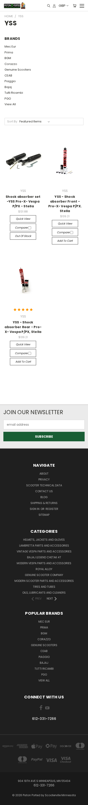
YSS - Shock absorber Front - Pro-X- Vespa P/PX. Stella (65, 203)
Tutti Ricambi (14, 93)
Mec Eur (10, 46)
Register (52, 509)
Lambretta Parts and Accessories (44, 545)
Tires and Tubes (44, 587)
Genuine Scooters (18, 69)
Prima (9, 52)
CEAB (8, 75)
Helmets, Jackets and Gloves (44, 540)
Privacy (44, 479)
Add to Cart (65, 241)
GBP (62, 5)
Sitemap (44, 515)
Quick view (23, 219)
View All (10, 104)
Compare (21, 227)
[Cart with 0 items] (74, 6)
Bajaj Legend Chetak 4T (44, 557)
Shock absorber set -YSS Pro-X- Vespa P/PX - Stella (23, 201)
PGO (8, 98)
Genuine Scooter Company (44, 575)
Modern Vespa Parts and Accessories (44, 563)
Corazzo (11, 64)
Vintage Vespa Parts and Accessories (44, 551)
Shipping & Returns (44, 503)
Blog (44, 497)
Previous (7, 800)
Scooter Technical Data (44, 485)
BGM (8, 58)
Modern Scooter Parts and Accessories (44, 581)
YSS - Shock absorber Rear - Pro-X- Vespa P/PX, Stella (23, 327)
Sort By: (12, 121)
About (44, 473)
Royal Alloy (44, 569)
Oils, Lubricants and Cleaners (44, 593)
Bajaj (8, 87)
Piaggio (10, 81)
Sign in (35, 509)
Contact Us (44, 491)
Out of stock (23, 236)
